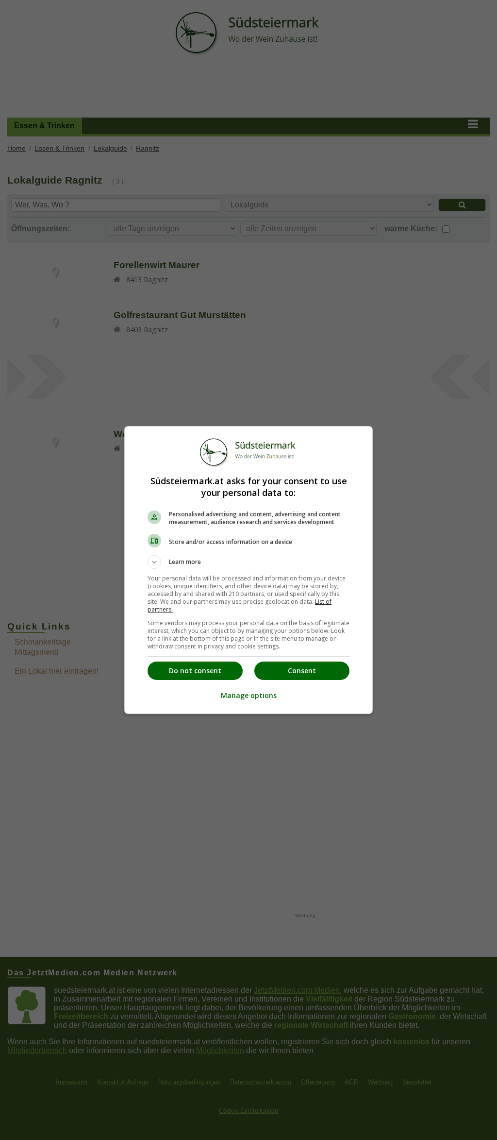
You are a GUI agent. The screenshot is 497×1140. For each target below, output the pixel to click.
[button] (248, 562)
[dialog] (248, 570)
